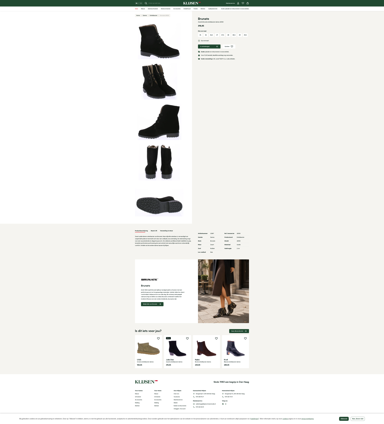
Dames (145, 15)
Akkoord (344, 419)
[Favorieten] (243, 3)
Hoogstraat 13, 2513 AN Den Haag (235, 394)
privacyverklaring (308, 419)
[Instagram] (226, 404)
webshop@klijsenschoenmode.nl (206, 404)
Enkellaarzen (154, 15)
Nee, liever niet (357, 419)
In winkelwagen (205, 47)
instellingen (254, 419)
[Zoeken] (146, 3)
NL (137, 3)
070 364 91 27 (200, 397)
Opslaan (227, 47)
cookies (285, 419)
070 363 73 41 (229, 397)
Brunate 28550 (164, 15)
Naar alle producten (237, 331)
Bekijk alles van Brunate (150, 304)
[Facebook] (223, 404)
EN (141, 3)
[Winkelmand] (247, 3)
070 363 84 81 (200, 407)
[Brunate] (163, 279)
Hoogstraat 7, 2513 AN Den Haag (205, 394)
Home (138, 15)
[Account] (238, 3)
